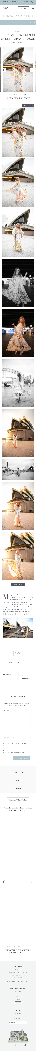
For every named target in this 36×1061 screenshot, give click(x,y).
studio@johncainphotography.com (18, 972)
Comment (6, 710)
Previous (4, 882)
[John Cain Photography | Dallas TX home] (10, 8)
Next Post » (26, 678)
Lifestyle (18, 32)
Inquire (23, 9)
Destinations (18, 1018)
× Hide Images (28, 105)
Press (18, 999)
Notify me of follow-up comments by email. (15, 744)
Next (32, 882)
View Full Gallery (18, 95)
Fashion (26, 662)
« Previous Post (9, 674)
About (18, 994)
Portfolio (18, 996)
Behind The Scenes (13, 662)
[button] (31, 22)
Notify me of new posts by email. (13, 752)
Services (18, 991)
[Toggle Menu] (32, 8)
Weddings (18, 1013)
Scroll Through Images (18, 98)
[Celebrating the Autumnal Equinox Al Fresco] (18, 875)
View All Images (18, 584)
